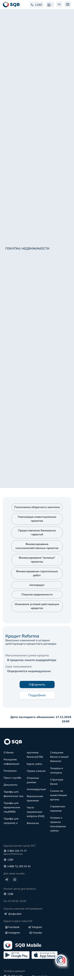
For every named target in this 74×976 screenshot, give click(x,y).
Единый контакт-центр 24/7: (20, 845)
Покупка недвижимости (37, 594)
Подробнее (37, 695)
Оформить (37, 684)
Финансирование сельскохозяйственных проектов (36, 546)
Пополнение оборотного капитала (37, 507)
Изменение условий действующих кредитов (37, 606)
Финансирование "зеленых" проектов (37, 559)
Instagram (14, 932)
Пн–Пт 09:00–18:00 (15, 901)
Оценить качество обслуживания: (23, 908)
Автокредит (37, 585)
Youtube (37, 932)
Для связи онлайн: (14, 873)
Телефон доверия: (15, 971)
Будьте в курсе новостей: (18, 921)
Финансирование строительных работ (37, 573)
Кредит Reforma (22, 636)
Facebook (13, 927)
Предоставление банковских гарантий (37, 532)
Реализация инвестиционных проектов (37, 519)
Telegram (36, 927)
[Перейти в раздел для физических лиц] (11, 4)
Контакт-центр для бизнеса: (20, 888)
